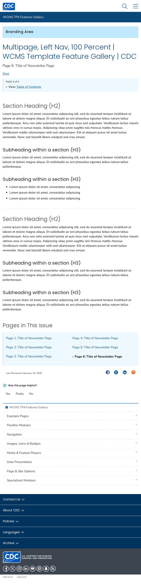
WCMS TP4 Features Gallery (23, 17)
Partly (20, 394)
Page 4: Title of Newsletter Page (95, 338)
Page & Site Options (21, 471)
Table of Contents (28, 87)
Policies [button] (9, 521)
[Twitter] (12, 569)
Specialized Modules (21, 480)
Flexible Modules (19, 425)
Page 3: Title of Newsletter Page (29, 356)
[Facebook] (6, 569)
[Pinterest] (39, 569)
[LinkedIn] (26, 569)
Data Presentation (19, 462)
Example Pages (18, 416)
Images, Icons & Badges (24, 443)
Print (6, 74)
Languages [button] (12, 532)
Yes (8, 394)
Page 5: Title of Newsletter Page (95, 347)
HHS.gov (8, 577)
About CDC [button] (12, 510)
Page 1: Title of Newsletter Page (29, 338)
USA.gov (22, 577)
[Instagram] (19, 569)
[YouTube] (33, 569)
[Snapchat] (46, 569)
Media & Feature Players (24, 453)
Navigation (14, 434)
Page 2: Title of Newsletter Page (29, 347)
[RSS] (53, 569)
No (31, 394)
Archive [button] (9, 543)
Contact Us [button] (12, 499)
